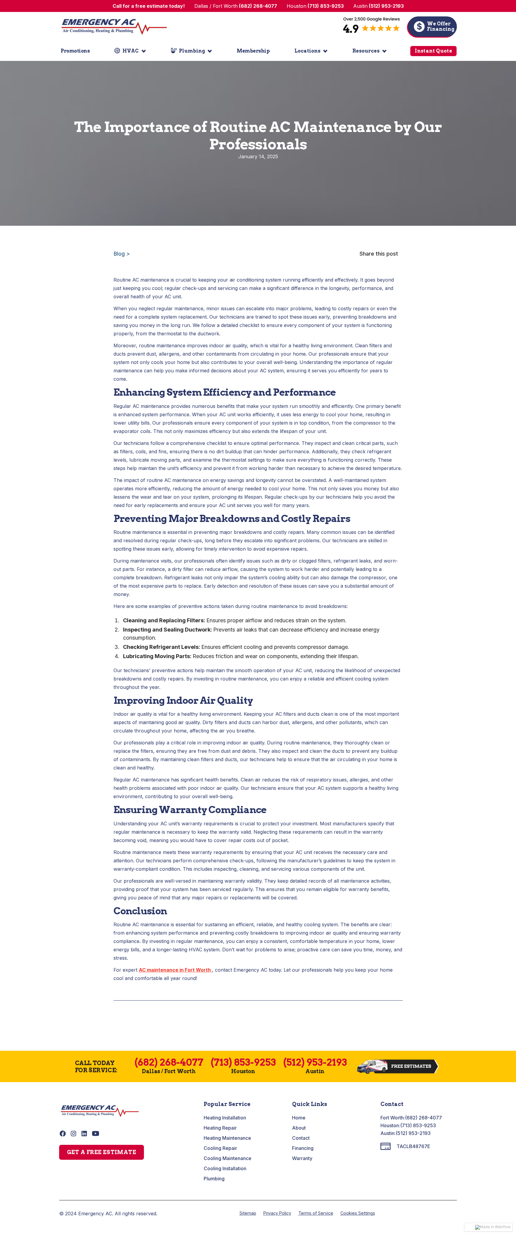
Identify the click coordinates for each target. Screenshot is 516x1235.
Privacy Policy (277, 1213)
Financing (303, 1148)
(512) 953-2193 (413, 1133)
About (299, 1128)
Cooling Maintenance (227, 1158)
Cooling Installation (225, 1168)
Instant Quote (433, 51)
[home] (114, 26)
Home (298, 1118)
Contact (301, 1138)
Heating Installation (225, 1118)
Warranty (302, 1158)
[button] (130, 51)
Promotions (75, 51)
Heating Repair (220, 1128)
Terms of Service (315, 1213)
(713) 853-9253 (418, 1125)
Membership (253, 51)
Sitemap (247, 1213)
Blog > (121, 254)
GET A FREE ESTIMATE (101, 1152)
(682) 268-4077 (423, 1118)
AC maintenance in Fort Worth (175, 970)
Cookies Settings (357, 1213)
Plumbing (214, 1179)
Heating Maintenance (227, 1138)
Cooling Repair (220, 1148)
